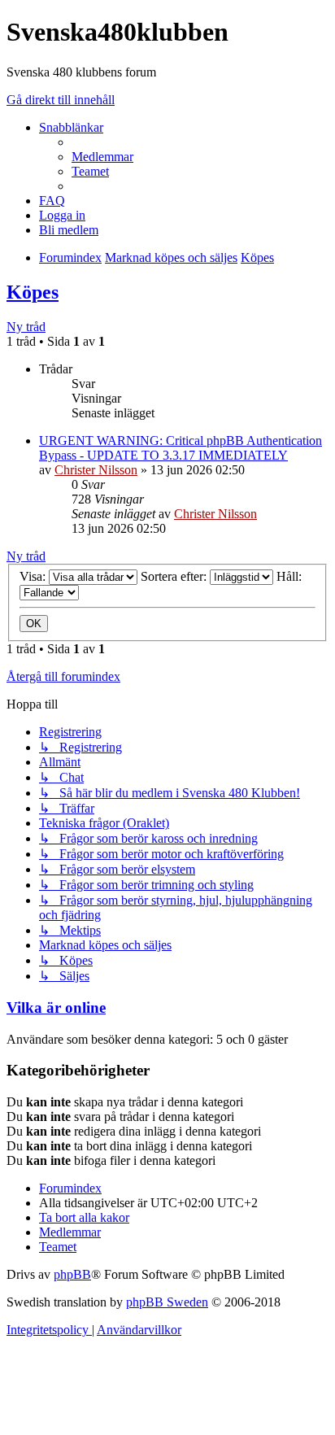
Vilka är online (56, 1007)
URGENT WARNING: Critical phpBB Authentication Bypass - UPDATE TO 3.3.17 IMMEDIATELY (180, 448)
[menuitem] (102, 157)
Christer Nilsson (95, 470)
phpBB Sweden (167, 1302)
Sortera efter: (175, 576)
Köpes (33, 292)
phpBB (72, 1274)
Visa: (34, 576)
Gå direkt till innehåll (61, 100)
